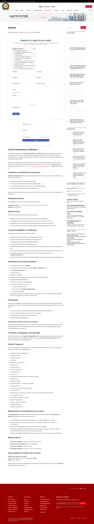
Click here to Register (71, 188)
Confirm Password (41, 83)
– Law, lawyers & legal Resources (26, 518)
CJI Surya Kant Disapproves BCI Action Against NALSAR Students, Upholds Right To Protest (79, 174)
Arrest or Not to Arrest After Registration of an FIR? (76, 83)
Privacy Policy (17, 107)
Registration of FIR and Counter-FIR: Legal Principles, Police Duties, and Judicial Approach (77, 75)
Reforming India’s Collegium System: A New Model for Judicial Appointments (79, 133)
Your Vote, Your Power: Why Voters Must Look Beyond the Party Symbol (77, 102)
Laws (63, 10)
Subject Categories (20, 64)
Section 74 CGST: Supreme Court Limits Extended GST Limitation (21, 1)
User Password (16, 83)
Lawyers (56, 10)
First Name (14, 77)
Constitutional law (37, 10)
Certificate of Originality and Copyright (24, 62)
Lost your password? (44, 137)
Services (28, 10)
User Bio (14, 95)
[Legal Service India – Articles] (47, 6)
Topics (21, 10)
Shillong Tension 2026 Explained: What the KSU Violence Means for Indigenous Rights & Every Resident (79, 141)
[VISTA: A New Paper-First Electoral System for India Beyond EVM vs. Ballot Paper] (69, 150)
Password (24, 130)
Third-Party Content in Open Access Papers (26, 61)
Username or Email (26, 124)
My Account (69, 10)
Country (14, 89)
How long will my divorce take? (73, 242)
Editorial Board (19, 67)
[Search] (89, 10)
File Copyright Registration (76, 205)
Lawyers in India (72, 199)
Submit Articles (48, 10)
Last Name (38, 77)
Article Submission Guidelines (20, 50)
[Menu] (91, 10)
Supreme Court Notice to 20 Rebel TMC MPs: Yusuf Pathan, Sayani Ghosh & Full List (77, 121)
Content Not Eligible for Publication (23, 56)
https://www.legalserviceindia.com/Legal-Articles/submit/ (33, 205)
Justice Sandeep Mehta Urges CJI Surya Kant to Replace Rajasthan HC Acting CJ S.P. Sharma (78, 67)
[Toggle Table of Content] (33, 49)
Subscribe (88, 6)
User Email (39, 71)
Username (15, 71)
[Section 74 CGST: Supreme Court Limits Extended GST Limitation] (76, 40)
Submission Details (20, 53)
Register (89, 1)
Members (76, 10)
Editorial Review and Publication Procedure (25, 65)
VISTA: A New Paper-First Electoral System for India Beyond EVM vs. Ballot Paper (79, 150)
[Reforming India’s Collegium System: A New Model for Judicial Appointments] (69, 133)
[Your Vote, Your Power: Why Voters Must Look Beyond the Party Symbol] (76, 93)
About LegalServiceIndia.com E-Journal (24, 68)
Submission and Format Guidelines (23, 58)
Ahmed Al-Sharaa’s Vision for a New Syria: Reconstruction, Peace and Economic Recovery (79, 157)
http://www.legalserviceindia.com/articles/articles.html (36, 166)
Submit (16, 114)
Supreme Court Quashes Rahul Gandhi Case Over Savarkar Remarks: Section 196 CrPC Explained (79, 165)
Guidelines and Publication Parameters (24, 52)
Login (24, 32)
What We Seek (19, 55)
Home (16, 10)
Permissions (18, 59)
